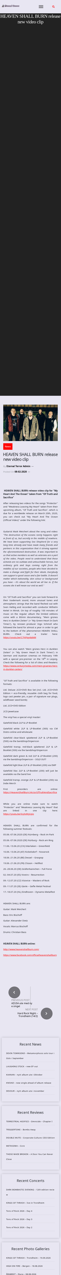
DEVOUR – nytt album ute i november (25, 1091)
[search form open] (53, 7)
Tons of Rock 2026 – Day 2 (19, 1227)
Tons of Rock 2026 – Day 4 (19, 1211)
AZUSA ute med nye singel (21, 1005)
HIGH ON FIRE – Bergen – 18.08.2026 (24, 1266)
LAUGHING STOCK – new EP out (22, 1066)
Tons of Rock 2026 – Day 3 (19, 1219)
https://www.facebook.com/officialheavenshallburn (30, 955)
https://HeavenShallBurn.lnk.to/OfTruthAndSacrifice (30, 792)
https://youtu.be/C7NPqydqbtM (19, 637)
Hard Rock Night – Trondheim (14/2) (27, 1015)
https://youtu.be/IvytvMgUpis (18, 813)
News (8, 446)
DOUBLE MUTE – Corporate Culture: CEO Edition (30, 1137)
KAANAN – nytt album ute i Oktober (24, 1074)
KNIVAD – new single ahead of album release (28, 1082)
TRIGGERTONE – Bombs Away (21, 1129)
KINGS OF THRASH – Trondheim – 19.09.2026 (28, 1258)
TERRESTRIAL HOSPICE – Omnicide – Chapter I (29, 1121)
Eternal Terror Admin (18, 466)
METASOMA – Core (15, 1146)
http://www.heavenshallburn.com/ (21, 949)
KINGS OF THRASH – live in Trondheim (25, 1202)
